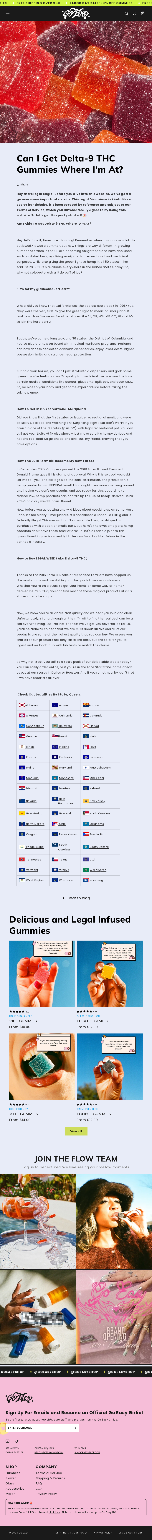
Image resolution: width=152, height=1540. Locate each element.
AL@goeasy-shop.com (87, 1452)
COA (39, 1489)
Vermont (31, 870)
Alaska (63, 705)
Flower (11, 1478)
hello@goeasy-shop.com (48, 1452)
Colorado (96, 715)
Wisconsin (66, 880)
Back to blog (79, 898)
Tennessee (33, 859)
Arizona (94, 705)
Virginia (63, 870)
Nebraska (96, 788)
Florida (94, 726)
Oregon (31, 834)
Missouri (31, 788)
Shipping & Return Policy (71, 1532)
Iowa (92, 747)
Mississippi (97, 778)
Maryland (65, 767)
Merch (11, 1494)
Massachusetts (100, 767)
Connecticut (35, 726)
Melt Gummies (23, 1114)
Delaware (65, 726)
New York (65, 813)
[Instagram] (7, 1441)
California (66, 715)
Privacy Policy (46, 1494)
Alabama (31, 705)
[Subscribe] (75, 1427)
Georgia (31, 736)
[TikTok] (17, 1441)
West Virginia (34, 880)
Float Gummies (92, 1021)
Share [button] (24, 184)
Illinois (29, 747)
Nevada (31, 801)
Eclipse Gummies (94, 1114)
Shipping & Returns (50, 1478)
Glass (10, 1483)
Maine (30, 767)
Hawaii (62, 736)
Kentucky (65, 757)
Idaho (93, 736)
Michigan (32, 778)
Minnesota (66, 778)
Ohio (62, 824)
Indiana (63, 747)
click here (54, 1512)
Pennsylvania (68, 834)
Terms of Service (49, 1473)
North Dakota (34, 824)
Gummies (13, 1473)
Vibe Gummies (23, 1021)
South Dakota (99, 847)
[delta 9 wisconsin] (58, 880)
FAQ (39, 1483)
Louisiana (96, 757)
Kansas (30, 757)
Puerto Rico (97, 834)
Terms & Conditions (130, 1532)
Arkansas (31, 715)
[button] (8, 13)
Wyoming (96, 880)
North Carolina (99, 813)
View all (76, 1131)
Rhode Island (34, 847)
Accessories (15, 1489)
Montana (65, 788)
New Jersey (97, 801)
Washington (98, 870)
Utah (93, 859)
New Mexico (33, 813)
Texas (62, 859)
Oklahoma (96, 824)
